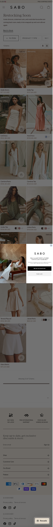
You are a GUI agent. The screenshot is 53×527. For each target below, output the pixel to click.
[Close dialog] (51, 245)
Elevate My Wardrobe (40, 268)
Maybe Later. (39, 273)
